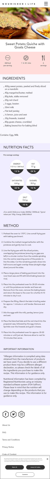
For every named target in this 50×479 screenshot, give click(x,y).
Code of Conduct (9, 454)
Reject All (14, 467)
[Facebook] (6, 414)
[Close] (47, 459)
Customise (25, 474)
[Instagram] (21, 414)
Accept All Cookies (35, 467)
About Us (6, 425)
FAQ (4, 432)
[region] (25, 467)
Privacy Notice (8, 447)
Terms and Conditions (11, 440)
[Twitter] (13, 414)
